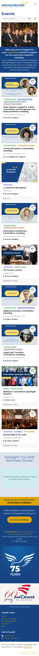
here (21, 65)
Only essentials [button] (25, 653)
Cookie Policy (28, 647)
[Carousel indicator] (17, 44)
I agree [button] (34, 653)
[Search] (29, 19)
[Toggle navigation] (35, 4)
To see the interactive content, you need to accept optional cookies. (19, 478)
